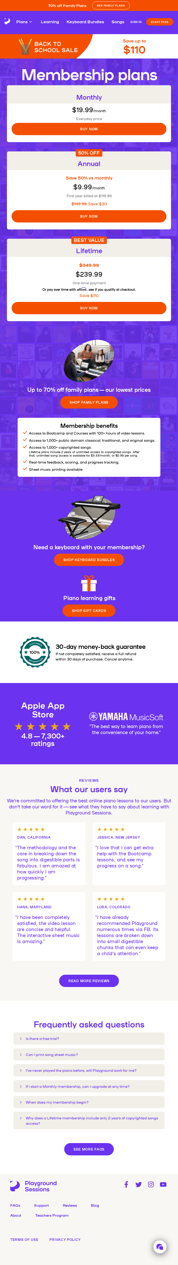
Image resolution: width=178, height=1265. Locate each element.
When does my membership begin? (57, 1102)
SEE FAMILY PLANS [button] (111, 5)
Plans (22, 21)
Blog (95, 1205)
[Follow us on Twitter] (138, 1184)
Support (41, 1205)
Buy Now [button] (89, 129)
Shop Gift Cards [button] (89, 610)
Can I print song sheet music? (52, 1054)
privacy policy (65, 1239)
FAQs (15, 1205)
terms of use (24, 1239)
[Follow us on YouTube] (163, 1184)
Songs (117, 21)
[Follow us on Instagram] (151, 1184)
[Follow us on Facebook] (126, 1184)
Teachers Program (52, 1215)
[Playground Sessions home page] (7, 21)
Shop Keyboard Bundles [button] (89, 559)
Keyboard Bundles (85, 21)
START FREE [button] (160, 22)
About (15, 1215)
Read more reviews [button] (89, 980)
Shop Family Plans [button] (89, 402)
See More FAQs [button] (89, 1149)
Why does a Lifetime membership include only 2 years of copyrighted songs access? (92, 1120)
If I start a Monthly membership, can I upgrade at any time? (78, 1086)
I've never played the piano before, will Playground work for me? (81, 1070)
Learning (50, 21)
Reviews (70, 1205)
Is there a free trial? (42, 1038)
